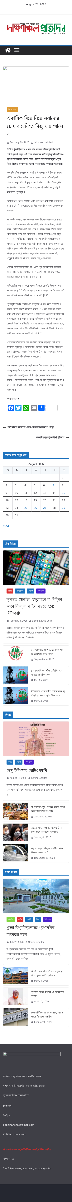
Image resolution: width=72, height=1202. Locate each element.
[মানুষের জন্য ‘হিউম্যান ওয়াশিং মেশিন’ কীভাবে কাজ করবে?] (15, 853)
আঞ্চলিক (10, 919)
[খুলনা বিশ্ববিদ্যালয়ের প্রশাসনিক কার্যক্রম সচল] (36, 896)
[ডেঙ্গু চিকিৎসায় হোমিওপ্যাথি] (36, 739)
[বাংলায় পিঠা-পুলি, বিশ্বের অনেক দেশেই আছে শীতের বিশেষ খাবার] (15, 812)
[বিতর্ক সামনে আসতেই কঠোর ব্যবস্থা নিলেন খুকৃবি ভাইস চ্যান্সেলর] (15, 976)
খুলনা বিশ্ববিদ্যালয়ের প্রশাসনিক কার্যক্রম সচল (31, 931)
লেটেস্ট (30, 591)
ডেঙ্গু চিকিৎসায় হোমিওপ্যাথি (27, 770)
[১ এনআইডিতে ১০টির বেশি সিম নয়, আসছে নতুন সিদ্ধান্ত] (15, 675)
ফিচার (10, 762)
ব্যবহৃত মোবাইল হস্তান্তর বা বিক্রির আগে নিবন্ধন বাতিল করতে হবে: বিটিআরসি (34, 606)
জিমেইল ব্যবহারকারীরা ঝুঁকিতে (50, 437)
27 (44, 507)
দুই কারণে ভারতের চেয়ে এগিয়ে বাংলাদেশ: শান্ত (31, 427)
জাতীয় (10, 591)
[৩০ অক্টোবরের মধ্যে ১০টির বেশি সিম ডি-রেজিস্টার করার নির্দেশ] (15, 655)
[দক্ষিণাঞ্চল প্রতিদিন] (7, 50)
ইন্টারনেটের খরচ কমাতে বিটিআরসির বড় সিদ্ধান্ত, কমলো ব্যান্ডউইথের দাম (48, 693)
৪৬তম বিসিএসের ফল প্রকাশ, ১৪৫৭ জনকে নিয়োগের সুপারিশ (47, 1014)
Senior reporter (39, 778)
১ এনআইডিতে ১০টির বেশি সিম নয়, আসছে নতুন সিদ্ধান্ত (46, 672)
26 (35, 507)
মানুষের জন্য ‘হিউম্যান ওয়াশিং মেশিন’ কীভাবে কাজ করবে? (47, 850)
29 (63, 507)
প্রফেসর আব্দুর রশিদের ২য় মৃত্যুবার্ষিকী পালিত (47, 994)
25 (25, 507)
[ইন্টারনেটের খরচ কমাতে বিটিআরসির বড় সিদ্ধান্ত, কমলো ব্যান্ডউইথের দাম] (15, 696)
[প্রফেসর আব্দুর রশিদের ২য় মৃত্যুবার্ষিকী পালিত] (15, 997)
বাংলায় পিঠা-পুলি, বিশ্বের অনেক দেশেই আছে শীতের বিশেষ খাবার (48, 809)
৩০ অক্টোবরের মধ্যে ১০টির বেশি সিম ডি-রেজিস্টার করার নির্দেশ (47, 651)
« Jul (6, 525)
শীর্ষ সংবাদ (41, 591)
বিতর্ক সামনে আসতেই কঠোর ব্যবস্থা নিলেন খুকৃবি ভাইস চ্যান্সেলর (47, 973)
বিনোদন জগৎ (12, 109)
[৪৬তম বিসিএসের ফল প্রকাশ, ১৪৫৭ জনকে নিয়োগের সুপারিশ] (15, 1017)
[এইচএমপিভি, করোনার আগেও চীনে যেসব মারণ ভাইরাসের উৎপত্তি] (15, 833)
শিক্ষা (37, 919)
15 (63, 492)
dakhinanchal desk (44, 142)
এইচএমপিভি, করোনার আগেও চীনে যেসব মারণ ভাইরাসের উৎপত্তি (46, 829)
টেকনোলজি (20, 591)
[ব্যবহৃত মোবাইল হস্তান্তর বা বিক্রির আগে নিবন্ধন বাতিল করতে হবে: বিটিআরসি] (36, 567)
